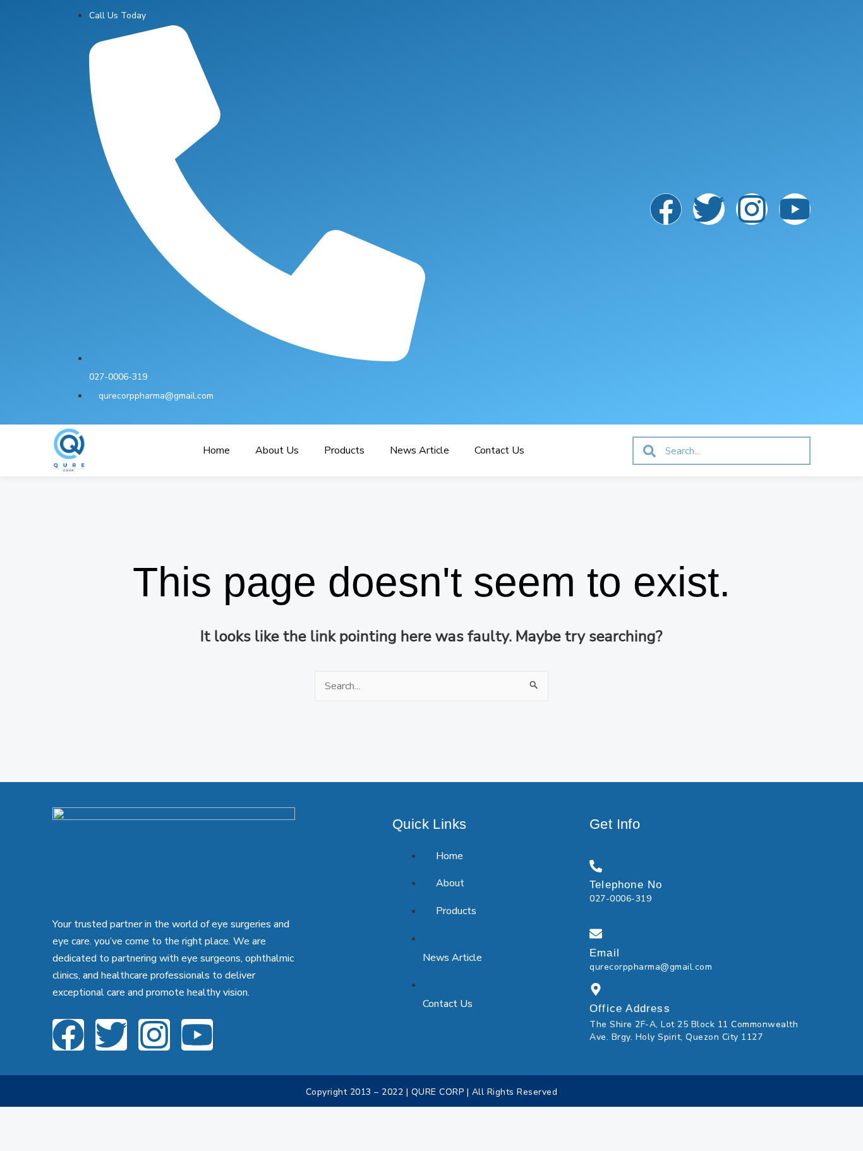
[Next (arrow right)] (55, 1141)
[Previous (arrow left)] (17, 1141)
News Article (419, 450)
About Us (277, 450)
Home (216, 450)
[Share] (93, 1119)
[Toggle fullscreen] (55, 1119)
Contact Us (499, 450)
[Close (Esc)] (131, 1119)
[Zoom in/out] (17, 1119)
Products (344, 450)
